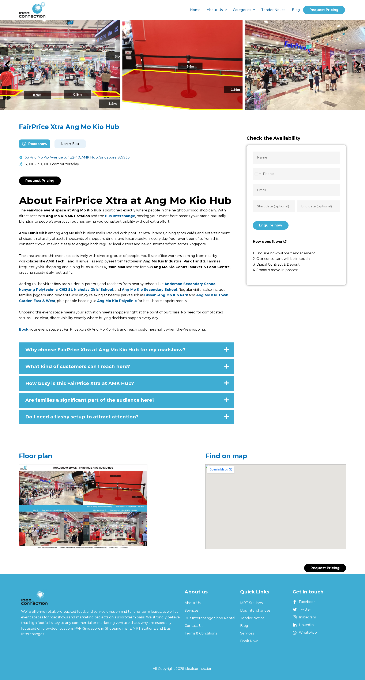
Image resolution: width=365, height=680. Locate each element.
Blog (296, 10)
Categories (242, 10)
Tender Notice (273, 10)
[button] (7, 64)
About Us (215, 10)
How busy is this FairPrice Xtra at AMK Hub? (79, 383)
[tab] (126, 349)
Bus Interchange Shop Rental (210, 618)
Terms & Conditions (201, 633)
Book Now (249, 641)
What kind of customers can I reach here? (77, 366)
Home (195, 10)
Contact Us (194, 626)
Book (23, 329)
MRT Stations (251, 603)
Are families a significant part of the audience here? (90, 400)
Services (191, 610)
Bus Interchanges (255, 610)
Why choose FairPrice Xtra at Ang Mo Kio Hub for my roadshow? (105, 350)
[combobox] (257, 174)
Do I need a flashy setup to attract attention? (82, 417)
